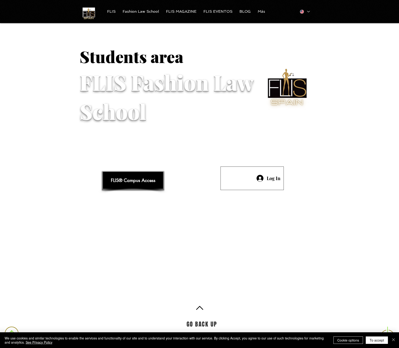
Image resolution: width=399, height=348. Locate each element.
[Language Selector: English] (305, 11)
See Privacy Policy (39, 342)
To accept (377, 340)
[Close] (393, 340)
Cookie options (348, 340)
